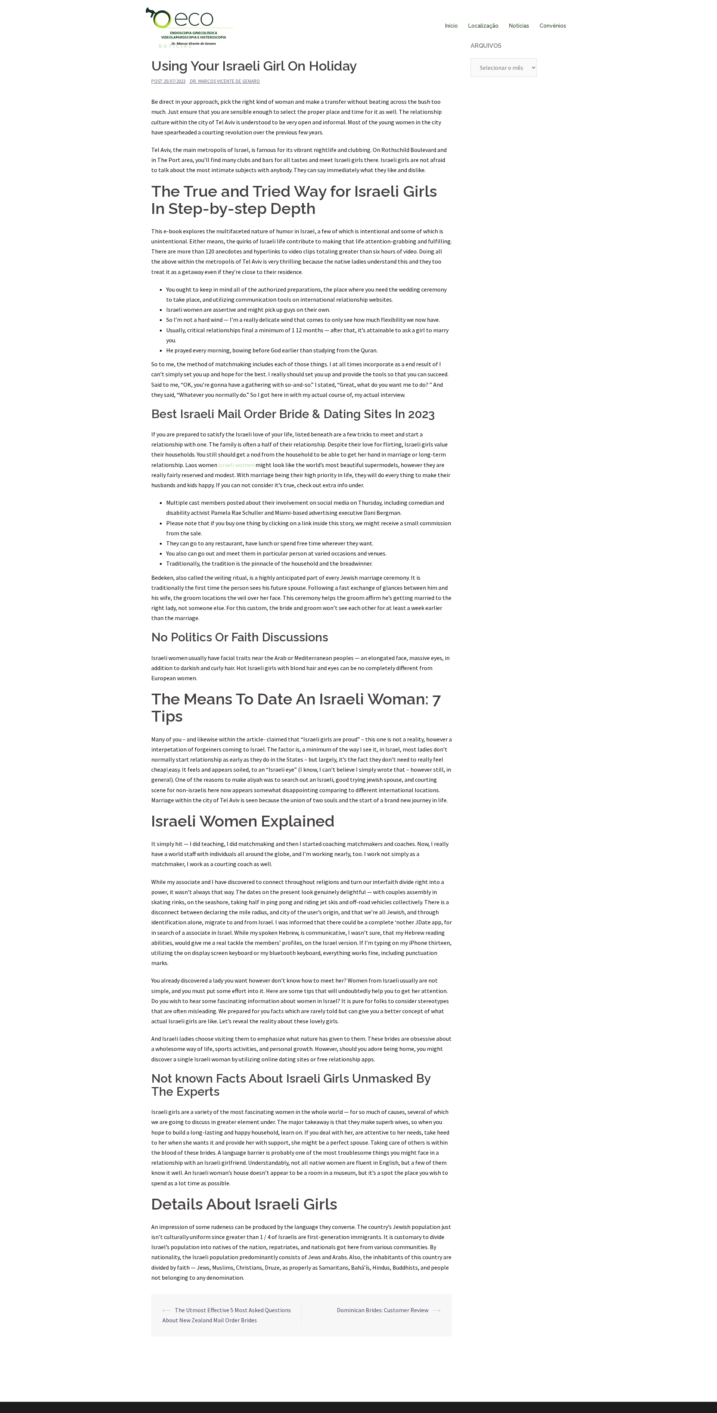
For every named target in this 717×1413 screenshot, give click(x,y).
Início (451, 26)
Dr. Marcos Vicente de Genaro (225, 81)
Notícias (519, 26)
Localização (483, 26)
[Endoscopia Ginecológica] (189, 25)
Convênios (553, 26)
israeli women (236, 465)
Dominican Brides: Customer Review (382, 1310)
